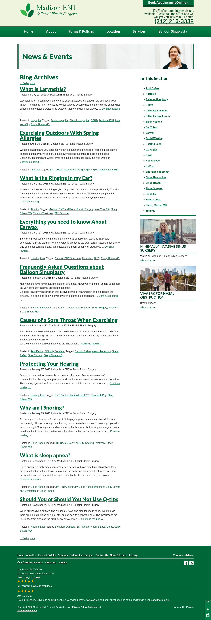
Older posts (27, 83)
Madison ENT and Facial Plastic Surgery (71, 209)
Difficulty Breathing (157, 110)
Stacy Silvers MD (40, 124)
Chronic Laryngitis (79, 120)
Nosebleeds (153, 160)
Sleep (63, 562)
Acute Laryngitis (59, 120)
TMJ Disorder (62, 213)
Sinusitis (151, 194)
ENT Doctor (56, 169)
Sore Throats (35, 355)
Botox (149, 105)
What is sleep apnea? (45, 455)
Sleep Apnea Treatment (92, 487)
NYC (96, 258)
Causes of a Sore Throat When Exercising (69, 320)
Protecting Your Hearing (49, 364)
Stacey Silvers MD (156, 205)
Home (28, 31)
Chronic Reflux (83, 351)
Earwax (150, 133)
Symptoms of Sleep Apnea (39, 491)
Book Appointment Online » (168, 2)
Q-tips (110, 526)
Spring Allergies (89, 169)
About (51, 31)
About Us (31, 555)
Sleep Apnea (153, 199)
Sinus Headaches (156, 177)
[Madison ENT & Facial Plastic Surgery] (75, 10)
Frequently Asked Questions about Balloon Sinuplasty (62, 269)
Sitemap (133, 555)
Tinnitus (150, 210)
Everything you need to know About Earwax (63, 224)
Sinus (39, 562)
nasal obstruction (101, 351)
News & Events (118, 555)
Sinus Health (153, 183)
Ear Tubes (152, 127)
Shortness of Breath (157, 171)
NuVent (150, 166)
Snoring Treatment (95, 443)
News (149, 155)
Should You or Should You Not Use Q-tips (69, 499)
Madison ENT (106, 120)
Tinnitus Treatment (43, 213)
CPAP (57, 487)
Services (139, 31)
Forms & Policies (81, 31)
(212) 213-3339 (174, 21)
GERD (94, 120)
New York (87, 258)
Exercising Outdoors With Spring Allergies (59, 135)
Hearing (51, 562)
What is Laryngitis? (43, 89)
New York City (71, 169)
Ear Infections (154, 121)
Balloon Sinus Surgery (82, 555)
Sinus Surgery (154, 188)
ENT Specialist (72, 258)
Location (113, 31)
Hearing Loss (153, 144)
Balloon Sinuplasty (172, 31)
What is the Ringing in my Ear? (56, 178)
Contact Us (102, 555)
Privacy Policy (79, 607)
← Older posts (27, 538)
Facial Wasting (154, 138)
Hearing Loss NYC (79, 395)
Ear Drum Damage (65, 526)
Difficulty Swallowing (158, 116)
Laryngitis (151, 149)
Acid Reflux (152, 88)
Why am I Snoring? (42, 408)
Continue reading (31, 162)
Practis (190, 607)
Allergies (151, 94)
